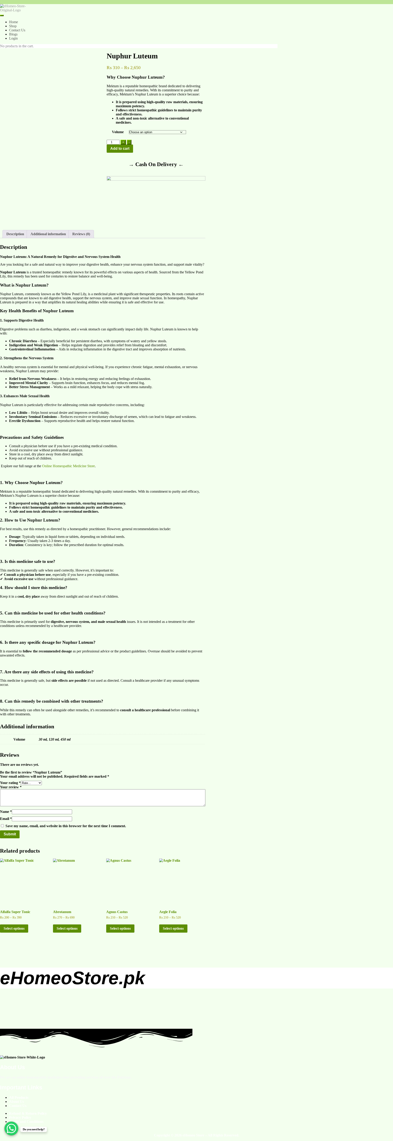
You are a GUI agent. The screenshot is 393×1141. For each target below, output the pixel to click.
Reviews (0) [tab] (81, 234)
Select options (14, 928)
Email (6, 819)
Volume (118, 132)
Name (6, 812)
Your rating (10, 783)
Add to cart (119, 148)
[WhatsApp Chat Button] (11, 1128)
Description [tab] (15, 234)
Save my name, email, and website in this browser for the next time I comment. (65, 826)
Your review (11, 787)
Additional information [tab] (48, 234)
